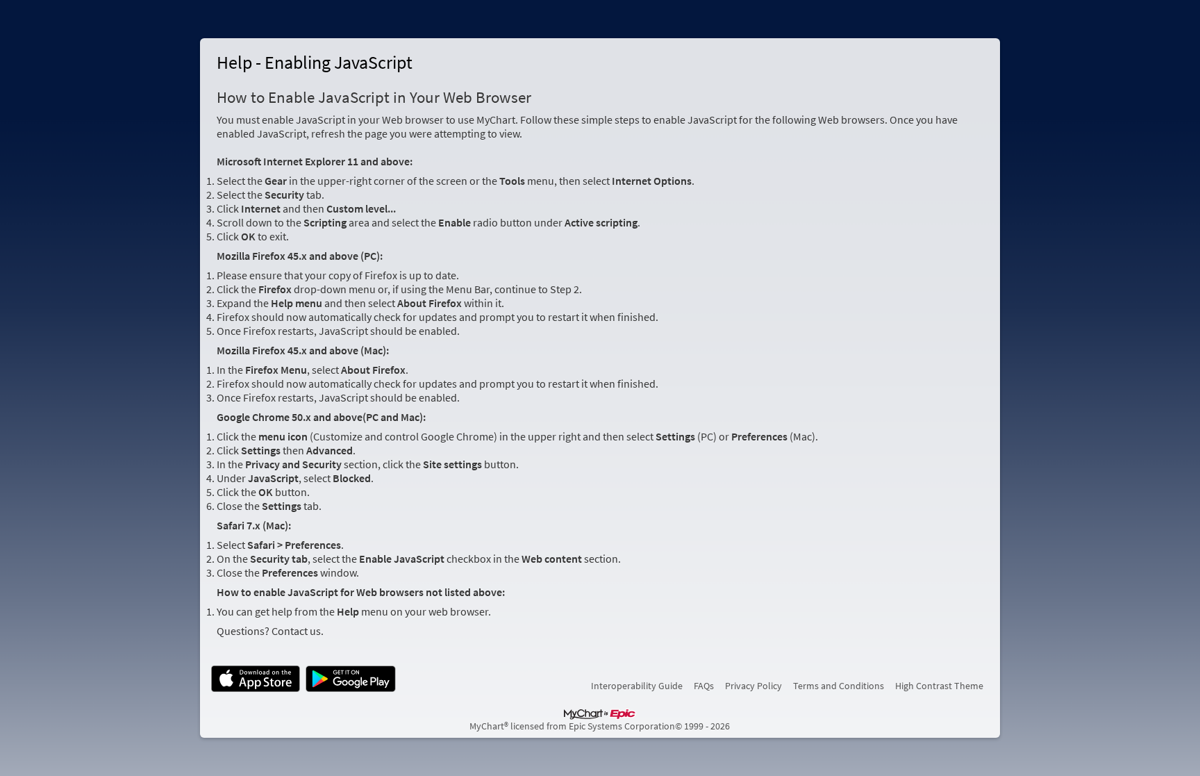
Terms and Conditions (838, 685)
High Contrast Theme (939, 685)
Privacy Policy (753, 685)
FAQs (704, 685)
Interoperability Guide (637, 685)
